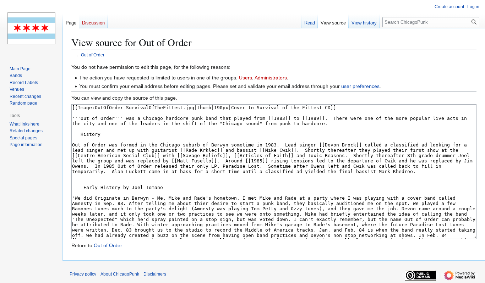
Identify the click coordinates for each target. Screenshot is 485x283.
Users (245, 78)
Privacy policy (83, 274)
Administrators (271, 78)
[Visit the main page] (31, 28)
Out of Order (92, 54)
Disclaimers (154, 274)
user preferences (360, 86)
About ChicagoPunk (119, 274)
